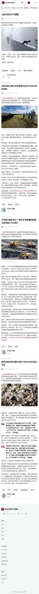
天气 (19, 70)
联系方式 (4, 579)
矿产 (3, 346)
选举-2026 (7, 8)
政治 (2, 528)
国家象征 (4, 557)
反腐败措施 (4, 561)
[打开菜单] (35, 2)
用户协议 (4, 550)
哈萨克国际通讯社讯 (9, 98)
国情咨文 (26, 8)
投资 (16, 346)
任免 (18, 8)
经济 (32, 490)
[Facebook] (13, 19)
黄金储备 (5, 70)
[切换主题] (30, 2)
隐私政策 (4, 553)
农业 (3, 204)
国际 (2, 539)
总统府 (13, 8)
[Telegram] (9, 19)
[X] (17, 19)
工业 (3, 490)
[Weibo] (15, 514)
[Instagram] (2, 19)
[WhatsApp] (6, 19)
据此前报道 (5, 474)
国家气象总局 (28, 70)
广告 (2, 582)
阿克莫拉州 (24, 490)
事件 (21, 8)
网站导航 (4, 575)
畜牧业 (10, 204)
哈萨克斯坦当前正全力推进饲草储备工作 (23, 191)
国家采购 (4, 564)
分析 (2, 532)
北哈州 (13, 70)
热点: (2, 7)
